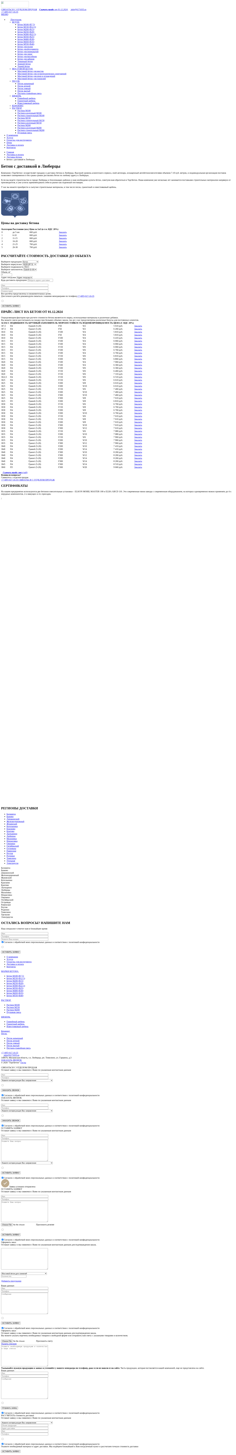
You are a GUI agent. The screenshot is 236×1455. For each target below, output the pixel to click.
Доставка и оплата (15, 145)
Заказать (63, 232)
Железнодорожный (15, 821)
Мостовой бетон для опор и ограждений (36, 76)
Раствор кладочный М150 (29, 123)
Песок (4, 1033)
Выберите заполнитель (12, 269)
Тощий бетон (23, 66)
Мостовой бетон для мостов (30, 71)
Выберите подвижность (12, 267)
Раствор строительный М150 (30, 120)
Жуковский (12, 824)
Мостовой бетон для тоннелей (31, 78)
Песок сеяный (24, 88)
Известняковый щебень (28, 103)
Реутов (10, 853)
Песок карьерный (25, 83)
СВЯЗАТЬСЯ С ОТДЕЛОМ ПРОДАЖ (19, 9)
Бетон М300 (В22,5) (26, 34)
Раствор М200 (24, 125)
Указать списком (9, 1344)
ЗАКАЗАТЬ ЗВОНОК (11, 1060)
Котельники (12, 826)
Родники (11, 856)
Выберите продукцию (11, 262)
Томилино (11, 858)
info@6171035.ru (78, 9)
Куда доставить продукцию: (14, 280)
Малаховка (12, 838)
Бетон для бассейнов (27, 56)
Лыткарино (12, 834)
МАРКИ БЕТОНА (10, 971)
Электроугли (12, 863)
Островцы (11, 848)
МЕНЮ (4, 14)
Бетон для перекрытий (28, 51)
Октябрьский (13, 846)
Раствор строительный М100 (30, 115)
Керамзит (5, 1031)
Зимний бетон (24, 64)
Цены (9, 142)
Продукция (16, 19)
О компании (12, 135)
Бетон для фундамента (27, 49)
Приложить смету (44, 1341)
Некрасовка (12, 841)
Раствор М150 (24, 118)
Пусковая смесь (24, 133)
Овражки (11, 843)
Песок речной (23, 86)
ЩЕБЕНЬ (17, 96)
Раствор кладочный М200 (29, 128)
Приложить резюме (45, 1224)
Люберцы (11, 836)
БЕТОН (16, 22)
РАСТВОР (17, 108)
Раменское (11, 851)
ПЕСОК (16, 81)
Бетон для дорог (25, 54)
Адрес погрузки (8, 277)
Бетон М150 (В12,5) (26, 27)
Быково (10, 816)
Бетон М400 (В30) (25, 39)
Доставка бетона (14, 157)
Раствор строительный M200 (30, 130)
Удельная (11, 861)
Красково (11, 829)
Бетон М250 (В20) (25, 32)
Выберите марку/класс (11, 264)
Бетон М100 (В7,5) (26, 24)
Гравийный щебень (26, 98)
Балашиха (11, 814)
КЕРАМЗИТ (17, 106)
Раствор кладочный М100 (29, 113)
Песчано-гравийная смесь (29, 93)
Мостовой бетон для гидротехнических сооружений (41, 74)
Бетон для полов (25, 46)
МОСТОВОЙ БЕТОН (22, 69)
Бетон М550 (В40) (25, 44)
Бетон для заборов (25, 59)
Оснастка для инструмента (19, 140)
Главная (10, 152)
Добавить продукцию (11, 1281)
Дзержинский (13, 819)
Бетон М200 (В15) (25, 29)
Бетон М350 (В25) (25, 37)
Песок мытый (23, 91)
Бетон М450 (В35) (25, 42)
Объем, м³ (5, 272)
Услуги (10, 137)
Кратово (10, 831)
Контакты (11, 147)
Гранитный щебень (26, 101)
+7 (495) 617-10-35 (9, 12)
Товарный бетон (25, 61)
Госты (23, 1062)
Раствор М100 (24, 110)
